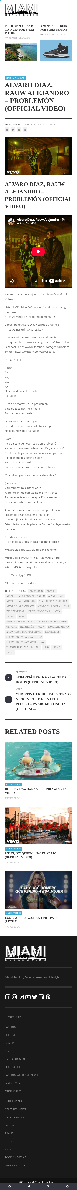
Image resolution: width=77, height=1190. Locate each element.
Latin (57, 611)
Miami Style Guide (19, 38)
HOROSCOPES (13, 1067)
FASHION (10, 1027)
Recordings (52, 632)
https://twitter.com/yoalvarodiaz (35, 351)
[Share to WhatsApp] (48, 1186)
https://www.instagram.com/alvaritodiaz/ (44, 342)
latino (10, 616)
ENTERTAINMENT (16, 1059)
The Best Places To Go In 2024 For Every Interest (19, 29)
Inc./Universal (15, 611)
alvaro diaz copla (48, 606)
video (9, 652)
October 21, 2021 (44, 124)
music (21, 616)
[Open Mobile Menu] (68, 10)
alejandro (36, 591)
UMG (46, 647)
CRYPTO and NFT (15, 1117)
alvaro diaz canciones (53, 601)
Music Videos (15, 77)
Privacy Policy (13, 1016)
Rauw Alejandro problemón (24, 632)
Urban (57, 647)
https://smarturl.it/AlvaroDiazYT (24, 329)
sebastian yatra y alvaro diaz (25, 642)
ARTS (8, 1149)
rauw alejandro (58, 626)
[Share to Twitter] (13, 129)
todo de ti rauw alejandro (23, 647)
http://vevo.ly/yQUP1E (18, 575)
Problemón (27, 626)
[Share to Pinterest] (25, 129)
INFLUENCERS (13, 1101)
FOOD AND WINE (15, 1157)
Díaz (66, 606)
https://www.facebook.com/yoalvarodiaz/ (43, 347)
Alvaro (51, 591)
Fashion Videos (14, 1083)
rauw (41, 626)
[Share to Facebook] (7, 129)
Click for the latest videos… (21, 583)
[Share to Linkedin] (19, 129)
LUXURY (10, 1125)
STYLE (8, 1051)
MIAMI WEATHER (15, 1165)
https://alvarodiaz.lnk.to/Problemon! (27, 317)
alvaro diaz (55, 596)
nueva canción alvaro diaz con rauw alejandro (36, 621)
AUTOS (9, 1141)
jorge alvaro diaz (39, 611)
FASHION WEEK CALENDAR (21, 1075)
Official (11, 626)
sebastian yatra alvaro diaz (24, 637)
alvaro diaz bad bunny (21, 601)
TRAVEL (9, 1133)
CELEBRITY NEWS (15, 1109)
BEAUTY (10, 1043)
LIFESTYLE (11, 1035)
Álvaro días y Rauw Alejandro (25, 596)
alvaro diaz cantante (20, 606)
